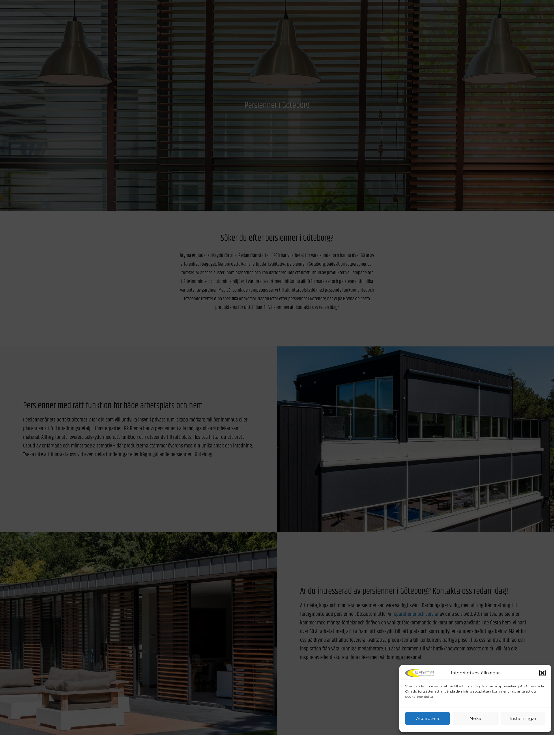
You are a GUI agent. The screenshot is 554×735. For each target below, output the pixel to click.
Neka (475, 718)
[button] (542, 673)
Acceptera (427, 718)
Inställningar (523, 718)
